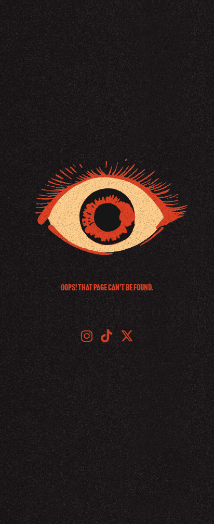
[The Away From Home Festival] (107, 207)
